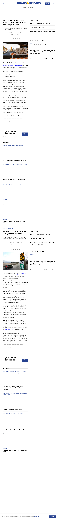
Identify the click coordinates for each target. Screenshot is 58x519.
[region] (29, 516)
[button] (3, 3)
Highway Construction (8, 17)
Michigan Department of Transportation (12, 65)
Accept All (52, 516)
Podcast (41, 11)
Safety (35, 11)
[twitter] (15, 38)
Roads (22, 11)
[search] (6, 3)
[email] (19, 38)
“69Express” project (9, 329)
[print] (27, 38)
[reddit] (17, 38)
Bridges (17, 11)
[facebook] (11, 38)
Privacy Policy (36, 516)
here (40, 7)
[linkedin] (13, 38)
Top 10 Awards (28, 11)
